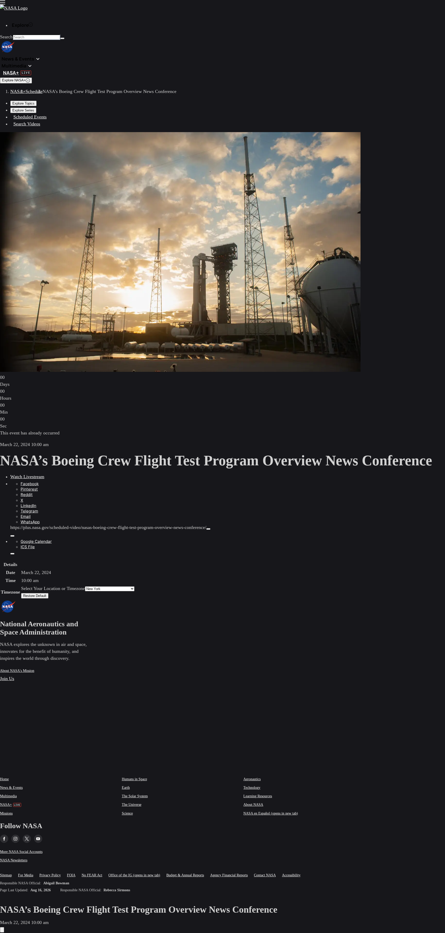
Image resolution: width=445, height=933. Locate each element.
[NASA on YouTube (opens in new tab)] (38, 839)
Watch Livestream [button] (27, 476)
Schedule (33, 91)
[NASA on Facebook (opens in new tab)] (4, 839)
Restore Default (34, 596)
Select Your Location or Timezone (53, 588)
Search (6, 36)
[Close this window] (2, 929)
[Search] (62, 38)
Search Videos (26, 123)
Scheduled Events (30, 116)
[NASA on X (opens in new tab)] (27, 839)
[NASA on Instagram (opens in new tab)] (15, 839)
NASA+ (17, 91)
